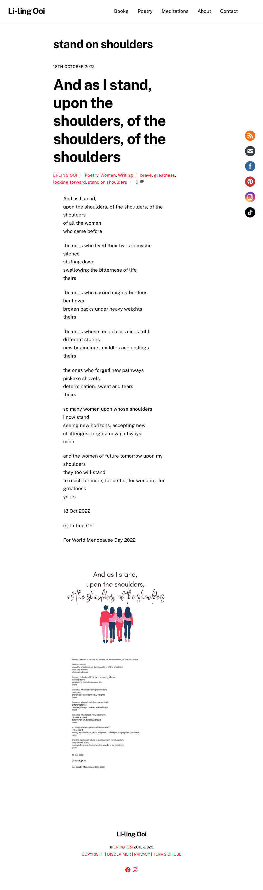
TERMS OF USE (167, 854)
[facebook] (249, 11)
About (204, 11)
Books (121, 11)
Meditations (175, 11)
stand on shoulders (107, 182)
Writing (125, 175)
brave (146, 175)
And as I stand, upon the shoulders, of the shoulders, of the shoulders (109, 120)
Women (108, 175)
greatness (164, 175)
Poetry (145, 11)
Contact (229, 11)
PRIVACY (142, 854)
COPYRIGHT (93, 854)
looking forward (69, 182)
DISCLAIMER (119, 854)
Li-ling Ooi (65, 175)
